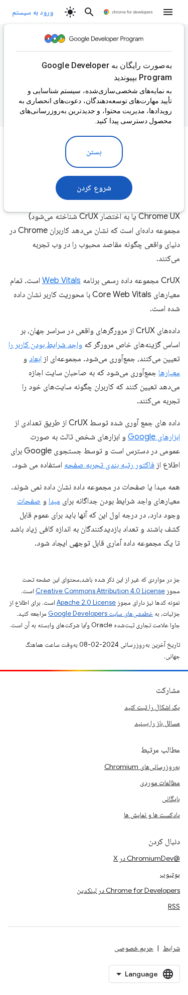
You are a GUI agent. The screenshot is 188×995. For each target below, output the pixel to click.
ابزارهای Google (154, 437)
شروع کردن (94, 188)
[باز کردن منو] (168, 12)
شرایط (171, 948)
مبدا (54, 501)
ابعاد (35, 359)
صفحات (29, 501)
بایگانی (171, 798)
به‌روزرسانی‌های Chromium (142, 766)
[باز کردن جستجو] (89, 12)
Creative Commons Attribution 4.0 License (100, 591)
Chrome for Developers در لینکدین (128, 890)
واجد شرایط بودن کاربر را (45, 345)
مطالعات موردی (160, 782)
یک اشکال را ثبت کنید (152, 706)
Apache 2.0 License (86, 602)
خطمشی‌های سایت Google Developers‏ (100, 613)
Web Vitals (61, 281)
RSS (174, 906)
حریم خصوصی (133, 948)
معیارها (169, 373)
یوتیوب (170, 874)
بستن (94, 152)
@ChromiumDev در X (146, 858)
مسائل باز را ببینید (157, 722)
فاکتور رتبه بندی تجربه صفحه (109, 465)
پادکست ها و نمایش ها (152, 814)
